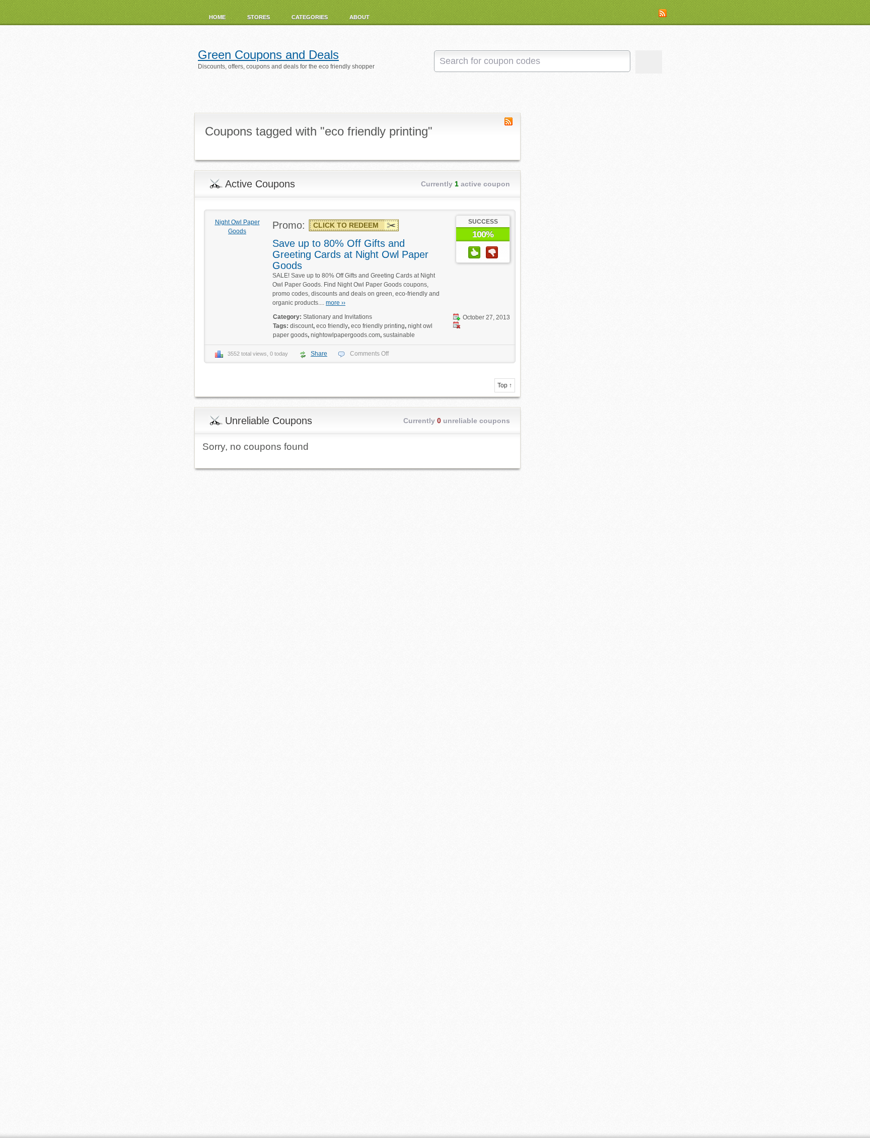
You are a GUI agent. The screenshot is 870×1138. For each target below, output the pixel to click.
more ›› (335, 302)
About (359, 17)
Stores (258, 17)
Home (217, 17)
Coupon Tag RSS (508, 121)
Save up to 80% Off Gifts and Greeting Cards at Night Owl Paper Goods (350, 254)
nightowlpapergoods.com (345, 335)
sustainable (399, 335)
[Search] (648, 62)
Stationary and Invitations (337, 316)
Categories (310, 17)
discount (301, 325)
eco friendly (332, 325)
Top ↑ (504, 385)
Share (319, 353)
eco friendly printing (378, 325)
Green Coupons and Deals (268, 54)
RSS (663, 13)
